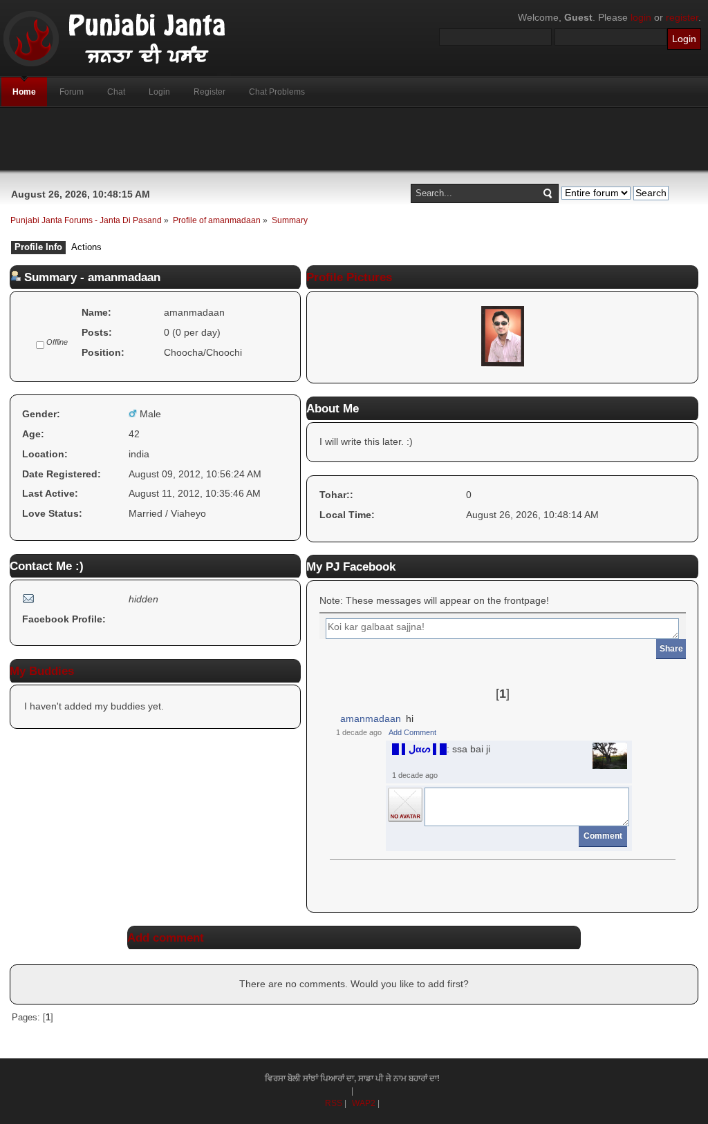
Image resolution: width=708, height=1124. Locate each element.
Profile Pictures (349, 277)
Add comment (165, 937)
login (641, 17)
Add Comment (412, 732)
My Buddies (42, 671)
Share (671, 649)
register (682, 17)
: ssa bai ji (441, 748)
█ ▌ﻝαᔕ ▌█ (419, 748)
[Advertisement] (354, 139)
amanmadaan (370, 718)
